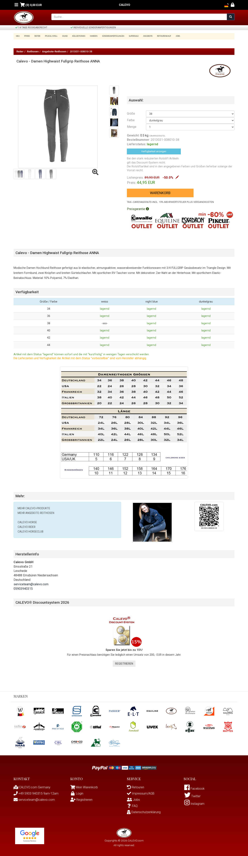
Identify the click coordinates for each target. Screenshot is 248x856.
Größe (131, 113)
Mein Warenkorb (87, 787)
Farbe (131, 120)
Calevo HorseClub (30, 531)
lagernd (104, 308)
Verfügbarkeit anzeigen (153, 151)
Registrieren (124, 663)
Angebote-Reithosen (54, 51)
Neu (18, 36)
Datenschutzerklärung (146, 812)
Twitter (195, 796)
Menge (131, 127)
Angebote (147, 36)
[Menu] (16, 5)
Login (79, 793)
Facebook (197, 788)
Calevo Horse (27, 522)
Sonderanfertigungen (113, 36)
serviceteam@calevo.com (31, 584)
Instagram (197, 804)
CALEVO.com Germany (34, 787)
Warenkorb (160, 193)
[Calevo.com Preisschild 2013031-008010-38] (209, 516)
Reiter (19, 51)
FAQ (135, 806)
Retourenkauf (164, 36)
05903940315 (23, 589)
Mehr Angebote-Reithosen (36, 512)
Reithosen (33, 51)
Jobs (178, 36)
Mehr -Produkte (34, 508)
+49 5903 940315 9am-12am (38, 793)
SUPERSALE (134, 36)
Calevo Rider (26, 526)
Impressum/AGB (142, 793)
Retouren (137, 787)
